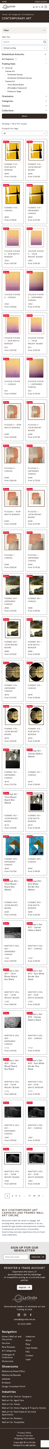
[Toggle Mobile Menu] (45, 6)
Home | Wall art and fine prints (11, 1338)
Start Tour (6, 37)
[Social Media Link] (19, 1315)
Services (6, 1343)
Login (28, 1359)
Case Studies (32, 1347)
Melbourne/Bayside (11, 1375)
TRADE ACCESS (40, 2)
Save (7, 142)
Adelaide (6, 1378)
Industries (30, 1336)
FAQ (28, 1351)
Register (22, 1287)
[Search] (42, 7)
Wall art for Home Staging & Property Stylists (24, 1408)
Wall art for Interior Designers (16, 1396)
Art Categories (9, 1350)
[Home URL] (24, 1298)
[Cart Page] (37, 7)
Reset (24, 116)
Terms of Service (24, 1435)
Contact (29, 1355)
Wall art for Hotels (11, 1404)
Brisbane (6, 1382)
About (28, 1340)
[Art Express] (16, 59)
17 (29, 1196)
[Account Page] (34, 7)
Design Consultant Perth (13, 1386)
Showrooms (7, 1361)
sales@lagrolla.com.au (24, 1319)
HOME (4, 2)
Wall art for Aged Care (13, 1400)
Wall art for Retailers (12, 1418)
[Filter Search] (44, 41)
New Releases (8, 1347)
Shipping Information (24, 1438)
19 (39, 1196)
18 (34, 1196)
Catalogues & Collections (8, 1356)
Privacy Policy (24, 1432)
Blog (28, 1344)
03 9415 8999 (24, 1324)
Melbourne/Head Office (13, 1371)
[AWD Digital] (31, 1445)
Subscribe (36, 1257)
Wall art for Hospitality (13, 1422)
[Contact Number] (39, 7)
